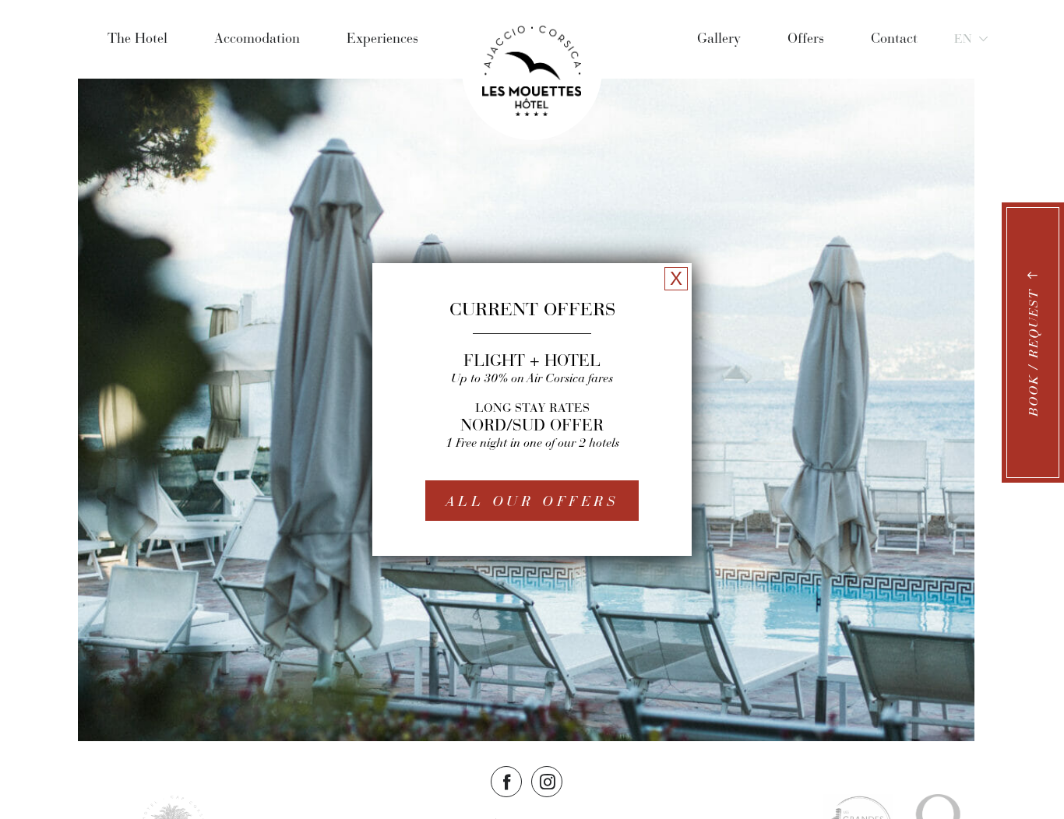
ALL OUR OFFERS (532, 501)
